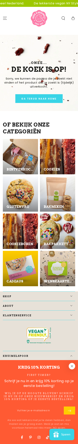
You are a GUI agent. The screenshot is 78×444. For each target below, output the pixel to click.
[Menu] (5, 18)
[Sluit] (72, 366)
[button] (63, 18)
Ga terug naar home (39, 98)
